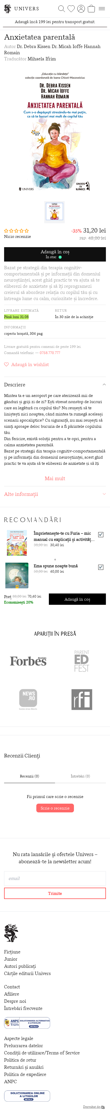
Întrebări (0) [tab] (80, 776)
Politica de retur (20, 1059)
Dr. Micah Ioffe (67, 46)
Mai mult (55, 478)
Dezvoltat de (92, 1106)
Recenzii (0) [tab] (29, 776)
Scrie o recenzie (55, 808)
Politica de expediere (25, 1074)
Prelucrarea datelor (23, 1045)
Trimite (55, 893)
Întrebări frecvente (23, 1008)
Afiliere (11, 993)
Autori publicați (20, 966)
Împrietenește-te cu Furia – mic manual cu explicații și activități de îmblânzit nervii (63, 536)
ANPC (10, 1081)
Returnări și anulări (23, 1067)
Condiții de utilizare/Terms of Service (42, 1052)
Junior (10, 958)
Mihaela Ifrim (42, 58)
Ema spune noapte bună (56, 566)
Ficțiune (12, 951)
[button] (17, 231)
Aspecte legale (18, 1038)
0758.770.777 (50, 352)
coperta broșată (16, 333)
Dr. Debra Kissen (33, 46)
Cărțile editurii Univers (27, 973)
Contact (12, 986)
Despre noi (15, 1001)
